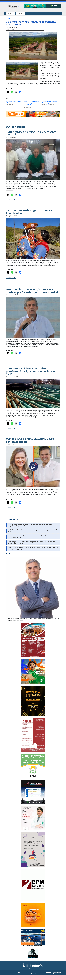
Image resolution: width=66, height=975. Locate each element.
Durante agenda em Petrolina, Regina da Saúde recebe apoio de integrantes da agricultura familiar (33, 548)
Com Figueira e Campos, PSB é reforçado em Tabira (31, 133)
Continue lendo (11, 200)
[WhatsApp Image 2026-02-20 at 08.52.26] (33, 701)
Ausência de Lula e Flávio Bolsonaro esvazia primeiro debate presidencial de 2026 (32, 531)
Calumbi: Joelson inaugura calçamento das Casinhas (13, 102)
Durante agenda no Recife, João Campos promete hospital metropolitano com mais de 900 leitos (32, 542)
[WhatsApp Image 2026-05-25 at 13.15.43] (33, 640)
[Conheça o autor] (33, 587)
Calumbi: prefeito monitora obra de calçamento (49, 102)
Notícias (8, 19)
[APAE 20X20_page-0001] (33, 766)
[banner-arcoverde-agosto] (33, 114)
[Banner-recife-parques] (33, 671)
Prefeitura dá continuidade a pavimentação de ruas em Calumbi (31, 102)
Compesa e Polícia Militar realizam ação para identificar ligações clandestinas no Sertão (31, 371)
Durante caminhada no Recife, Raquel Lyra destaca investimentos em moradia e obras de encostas (33, 537)
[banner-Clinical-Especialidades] (33, 735)
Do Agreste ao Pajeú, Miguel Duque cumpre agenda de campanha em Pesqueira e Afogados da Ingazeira (30, 525)
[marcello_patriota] (33, 953)
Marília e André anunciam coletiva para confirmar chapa (30, 440)
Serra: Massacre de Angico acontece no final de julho (30, 212)
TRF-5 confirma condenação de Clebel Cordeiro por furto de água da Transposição (32, 291)
